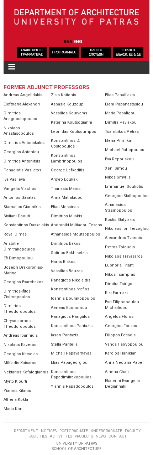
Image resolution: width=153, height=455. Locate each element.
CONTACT (118, 436)
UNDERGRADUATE (106, 431)
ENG (77, 41)
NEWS (101, 436)
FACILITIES (37, 436)
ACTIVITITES (61, 436)
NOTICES (49, 431)
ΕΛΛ (68, 41)
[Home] (76, 17)
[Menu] (11, 67)
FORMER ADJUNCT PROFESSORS (47, 87)
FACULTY (133, 431)
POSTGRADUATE (73, 431)
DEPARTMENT (26, 431)
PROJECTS (84, 436)
